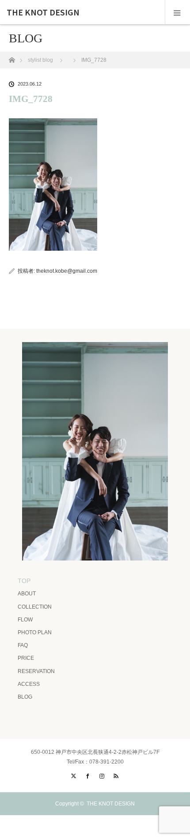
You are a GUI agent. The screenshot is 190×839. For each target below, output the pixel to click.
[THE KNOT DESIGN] (95, 557)
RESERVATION (36, 671)
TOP (24, 580)
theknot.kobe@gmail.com (66, 271)
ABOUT (27, 594)
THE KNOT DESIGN (43, 12)
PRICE (26, 658)
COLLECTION (35, 607)
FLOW (25, 620)
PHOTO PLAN (35, 632)
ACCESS (29, 684)
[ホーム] (12, 57)
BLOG (25, 697)
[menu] (177, 12)
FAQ (23, 645)
